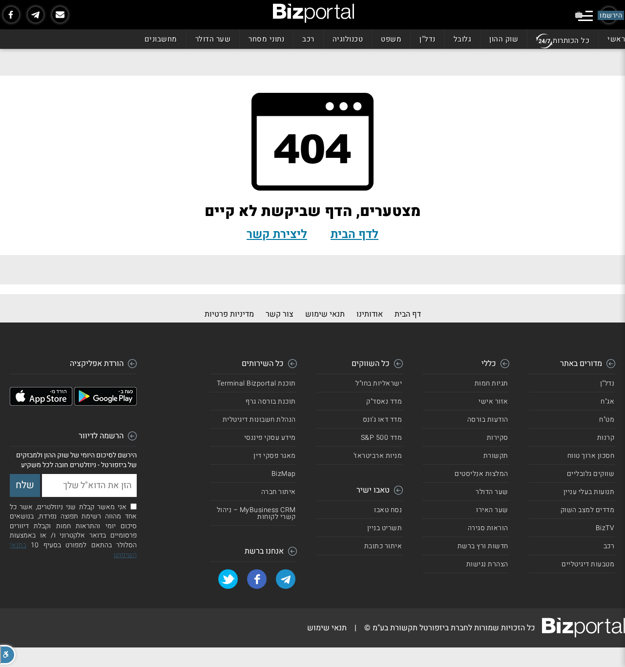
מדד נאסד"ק (384, 401)
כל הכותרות (571, 40)
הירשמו (611, 15)
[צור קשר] (60, 14)
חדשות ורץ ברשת (483, 546)
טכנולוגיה (348, 39)
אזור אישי (493, 401)
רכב (308, 39)
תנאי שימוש (325, 314)
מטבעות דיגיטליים (588, 564)
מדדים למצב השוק (588, 510)
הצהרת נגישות (487, 564)
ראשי (616, 39)
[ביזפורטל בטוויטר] (228, 579)
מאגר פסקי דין (274, 456)
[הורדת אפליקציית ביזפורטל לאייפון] (41, 403)
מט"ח (606, 419)
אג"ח (607, 401)
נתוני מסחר (266, 39)
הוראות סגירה (488, 528)
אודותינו (369, 314)
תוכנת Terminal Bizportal (256, 383)
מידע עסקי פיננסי (270, 437)
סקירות (497, 437)
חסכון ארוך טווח (591, 456)
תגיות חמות (491, 383)
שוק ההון (503, 39)
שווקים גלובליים (591, 474)
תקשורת (495, 456)
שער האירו (492, 510)
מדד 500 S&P (381, 437)
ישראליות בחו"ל (378, 383)
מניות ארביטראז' (378, 456)
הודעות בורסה (487, 419)
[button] (8, 655)
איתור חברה (278, 492)
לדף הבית (354, 234)
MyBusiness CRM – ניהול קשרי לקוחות (256, 513)
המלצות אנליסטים (481, 474)
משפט (391, 39)
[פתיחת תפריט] (585, 15)
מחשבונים (161, 39)
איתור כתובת (383, 546)
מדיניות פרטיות (229, 314)
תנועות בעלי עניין (589, 492)
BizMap (283, 474)
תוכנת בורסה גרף (271, 401)
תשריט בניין (384, 528)
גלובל (463, 39)
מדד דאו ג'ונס (382, 419)
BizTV (605, 528)
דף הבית (408, 314)
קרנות (606, 437)
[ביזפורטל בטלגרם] (35, 14)
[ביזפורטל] (313, 13)
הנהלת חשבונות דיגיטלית (259, 419)
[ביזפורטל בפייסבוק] (11, 14)
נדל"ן (427, 39)
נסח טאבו (388, 510)
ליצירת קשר (277, 234)
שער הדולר (213, 39)
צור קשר (279, 314)
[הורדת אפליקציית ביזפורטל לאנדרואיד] (105, 403)
